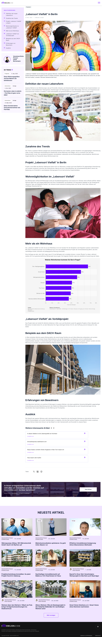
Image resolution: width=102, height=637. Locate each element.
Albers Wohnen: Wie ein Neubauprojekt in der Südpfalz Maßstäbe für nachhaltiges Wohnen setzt (50, 606)
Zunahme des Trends (12, 18)
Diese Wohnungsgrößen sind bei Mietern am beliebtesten (12, 78)
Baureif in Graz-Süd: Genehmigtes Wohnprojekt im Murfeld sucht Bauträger (84, 575)
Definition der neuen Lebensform (11, 14)
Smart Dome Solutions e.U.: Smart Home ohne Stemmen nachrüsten (84, 606)
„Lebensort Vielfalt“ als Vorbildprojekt (12, 34)
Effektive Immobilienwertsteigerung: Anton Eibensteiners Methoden (83, 544)
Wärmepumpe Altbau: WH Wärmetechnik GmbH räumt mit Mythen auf (16, 544)
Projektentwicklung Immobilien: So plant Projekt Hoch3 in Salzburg (16, 575)
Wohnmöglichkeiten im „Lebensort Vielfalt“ (12, 27)
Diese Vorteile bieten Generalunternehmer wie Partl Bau (12, 107)
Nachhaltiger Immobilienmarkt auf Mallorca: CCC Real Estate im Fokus (48, 575)
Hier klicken (88, 489)
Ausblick (8, 48)
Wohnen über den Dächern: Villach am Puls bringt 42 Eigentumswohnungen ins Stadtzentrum (16, 606)
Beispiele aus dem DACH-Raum (13, 39)
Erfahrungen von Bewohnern (10, 44)
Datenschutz (98, 635)
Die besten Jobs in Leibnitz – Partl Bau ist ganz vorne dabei (12, 93)
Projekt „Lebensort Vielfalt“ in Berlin (13, 22)
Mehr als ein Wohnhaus (12, 31)
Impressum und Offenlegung (86, 635)
